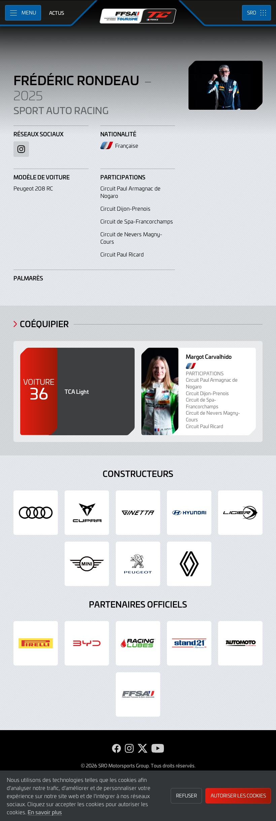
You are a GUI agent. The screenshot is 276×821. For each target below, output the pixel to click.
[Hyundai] (189, 512)
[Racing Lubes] (138, 643)
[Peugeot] (138, 564)
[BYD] (87, 643)
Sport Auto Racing (61, 110)
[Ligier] (240, 512)
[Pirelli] (35, 643)
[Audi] (35, 512)
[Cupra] (87, 512)
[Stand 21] (189, 643)
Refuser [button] (186, 795)
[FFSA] (138, 694)
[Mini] (87, 564)
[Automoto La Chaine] (240, 643)
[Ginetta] (138, 512)
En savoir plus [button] (45, 812)
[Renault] (189, 564)
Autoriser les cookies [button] (238, 795)
